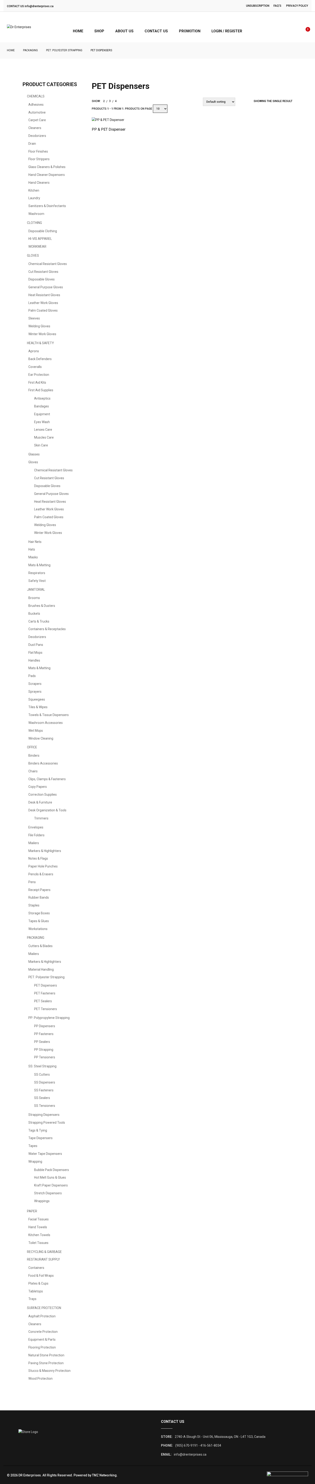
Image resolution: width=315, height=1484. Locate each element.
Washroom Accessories (45, 723)
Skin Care (41, 445)
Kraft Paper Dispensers (51, 1185)
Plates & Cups (38, 1283)
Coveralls (35, 367)
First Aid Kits (37, 382)
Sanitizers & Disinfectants (47, 206)
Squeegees (36, 699)
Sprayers (35, 691)
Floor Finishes (38, 151)
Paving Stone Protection (46, 1363)
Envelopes (35, 827)
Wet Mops (35, 730)
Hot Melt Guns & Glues (50, 1177)
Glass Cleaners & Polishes (46, 167)
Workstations (38, 929)
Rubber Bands (38, 897)
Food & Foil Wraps (41, 1275)
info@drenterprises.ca (39, 6)
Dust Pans (35, 645)
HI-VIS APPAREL (40, 239)
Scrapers (35, 684)
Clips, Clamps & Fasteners (47, 779)
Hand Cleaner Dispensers (46, 175)
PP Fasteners (43, 1034)
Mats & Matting (39, 565)
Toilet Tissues (38, 1243)
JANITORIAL (36, 589)
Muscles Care (44, 437)
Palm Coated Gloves (43, 310)
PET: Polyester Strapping (64, 50)
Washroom (36, 214)
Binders (33, 755)
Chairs (33, 771)
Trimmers (41, 818)
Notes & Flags (38, 858)
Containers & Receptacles (47, 629)
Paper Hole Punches (43, 866)
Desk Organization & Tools (47, 810)
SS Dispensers (44, 1082)
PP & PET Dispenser (108, 129)
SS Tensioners (44, 1106)
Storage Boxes (39, 913)
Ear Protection (38, 374)
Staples (33, 905)
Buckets (34, 613)
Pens (32, 882)
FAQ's (277, 5)
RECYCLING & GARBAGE (44, 1252)
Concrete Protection (43, 1331)
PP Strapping (43, 1049)
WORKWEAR (37, 246)
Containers (36, 1268)
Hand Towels (37, 1227)
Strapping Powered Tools (46, 1122)
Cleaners (34, 128)
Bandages (41, 406)
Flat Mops (35, 652)
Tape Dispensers (40, 1138)
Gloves (33, 462)
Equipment (42, 414)
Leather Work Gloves (43, 303)
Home (11, 50)
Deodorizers (37, 136)
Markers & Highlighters (44, 851)
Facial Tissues (38, 1219)
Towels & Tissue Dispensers (48, 715)
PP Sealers (42, 1042)
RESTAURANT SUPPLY (43, 1259)
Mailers (33, 843)
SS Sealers (42, 1098)
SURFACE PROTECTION (44, 1308)
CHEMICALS (36, 96)
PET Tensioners (45, 1009)
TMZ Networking (104, 1475)
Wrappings (42, 1201)
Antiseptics (42, 398)
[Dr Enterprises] (19, 27)
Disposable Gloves (41, 279)
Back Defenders (40, 359)
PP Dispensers (44, 1026)
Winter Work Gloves (42, 334)
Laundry (34, 198)
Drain (32, 143)
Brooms (34, 598)
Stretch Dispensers (48, 1193)
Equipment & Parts (42, 1339)
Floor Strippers (39, 159)
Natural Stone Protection (46, 1355)
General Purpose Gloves (45, 287)
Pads (32, 676)
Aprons (33, 351)
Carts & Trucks (38, 621)
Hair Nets (35, 542)
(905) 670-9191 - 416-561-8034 (198, 1445)
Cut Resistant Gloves (43, 272)
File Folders (36, 835)
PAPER (32, 1211)
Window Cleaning (40, 738)
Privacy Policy (297, 5)
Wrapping (35, 1161)
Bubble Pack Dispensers (51, 1170)
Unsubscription (257, 5)
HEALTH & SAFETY (40, 343)
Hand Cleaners (39, 182)
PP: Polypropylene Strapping (49, 1018)
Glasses (34, 454)
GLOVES (33, 255)
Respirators (36, 573)
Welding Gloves (39, 326)
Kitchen (33, 190)
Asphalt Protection (42, 1316)
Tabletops (35, 1291)
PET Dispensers (45, 985)
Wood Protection (40, 1378)
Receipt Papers (39, 890)
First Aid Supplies (40, 390)
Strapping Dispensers (43, 1115)
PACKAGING (30, 50)
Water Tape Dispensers (45, 1154)
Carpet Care (37, 120)
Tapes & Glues (38, 921)
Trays (32, 1299)
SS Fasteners (43, 1090)
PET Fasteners (44, 993)
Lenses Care (43, 429)
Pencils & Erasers (40, 874)
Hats (31, 549)
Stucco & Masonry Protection (49, 1371)
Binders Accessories (43, 763)
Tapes (32, 1146)
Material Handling (41, 969)
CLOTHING (34, 223)
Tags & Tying (37, 1130)
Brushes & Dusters (41, 606)
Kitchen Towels (39, 1235)
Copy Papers (37, 787)
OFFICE (32, 747)
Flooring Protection (42, 1347)
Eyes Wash (42, 422)
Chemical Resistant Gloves (47, 264)
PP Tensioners (44, 1057)
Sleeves (34, 318)
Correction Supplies (42, 794)
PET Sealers (43, 1001)
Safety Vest (37, 581)
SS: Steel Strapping (42, 1066)
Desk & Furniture (40, 802)
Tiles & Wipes (38, 707)
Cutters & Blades (40, 946)
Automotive (37, 112)
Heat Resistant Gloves (44, 295)
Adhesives (36, 104)
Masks (33, 557)
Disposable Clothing (42, 231)
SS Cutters (42, 1074)
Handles (34, 660)
